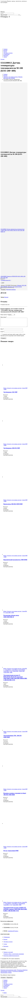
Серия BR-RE (21, 669)
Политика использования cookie (8, 970)
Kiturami (19, 285)
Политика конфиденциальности (11, 955)
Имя (2, 329)
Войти (5, 992)
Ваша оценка (4, 314)
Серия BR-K (8, 669)
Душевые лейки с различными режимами (13, 953)
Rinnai (4, 388)
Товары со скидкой (8, 952)
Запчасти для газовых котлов (15, 286)
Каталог (5, 50)
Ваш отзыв (4, 317)
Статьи (5, 944)
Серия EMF (15, 671)
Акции (5, 56)
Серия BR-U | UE (7, 671)
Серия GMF (21, 671)
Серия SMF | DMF (9, 612)
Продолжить (9, 977)
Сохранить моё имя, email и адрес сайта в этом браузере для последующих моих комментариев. (13, 335)
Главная (5, 49)
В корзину (3, 289)
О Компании (6, 937)
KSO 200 (24, 285)
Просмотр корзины (11, 289)
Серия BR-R (14, 669)
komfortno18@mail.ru (13, 931)
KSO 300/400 (4, 286)
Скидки (2, 59)
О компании (6, 54)
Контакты (5, 55)
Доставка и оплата (7, 53)
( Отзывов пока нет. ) (6, 280)
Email (2, 331)
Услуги (5, 51)
